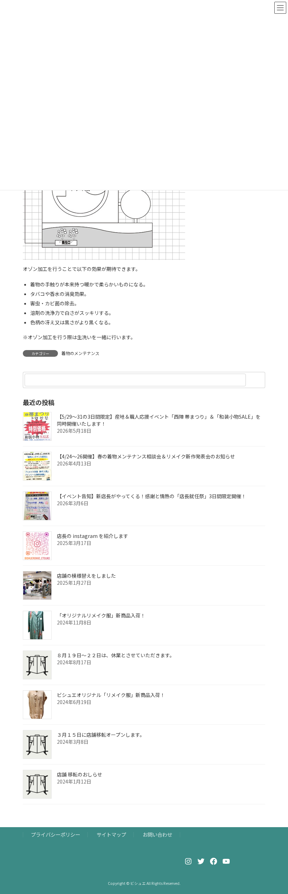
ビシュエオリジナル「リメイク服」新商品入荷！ (111, 694)
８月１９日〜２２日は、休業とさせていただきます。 (116, 655)
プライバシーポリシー (55, 834)
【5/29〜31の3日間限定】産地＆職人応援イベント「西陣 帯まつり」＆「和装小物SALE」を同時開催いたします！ (159, 420)
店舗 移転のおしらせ (79, 774)
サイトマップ (111, 834)
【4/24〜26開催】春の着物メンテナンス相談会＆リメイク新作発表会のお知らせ (146, 456)
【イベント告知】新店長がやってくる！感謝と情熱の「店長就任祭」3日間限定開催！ (151, 496)
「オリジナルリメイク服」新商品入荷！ (101, 615)
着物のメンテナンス (80, 353)
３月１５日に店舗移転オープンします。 (101, 734)
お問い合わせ (157, 834)
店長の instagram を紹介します (92, 535)
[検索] (256, 380)
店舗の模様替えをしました (86, 575)
